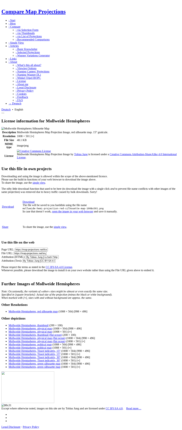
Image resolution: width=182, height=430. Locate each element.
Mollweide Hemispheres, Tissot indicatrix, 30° (34, 357)
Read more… (133, 408)
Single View (16, 42)
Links (13, 58)
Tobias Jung (81, 154)
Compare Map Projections (33, 11)
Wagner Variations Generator (33, 55)
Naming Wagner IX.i (28, 74)
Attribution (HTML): (13, 256)
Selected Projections (28, 52)
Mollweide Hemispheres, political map (30, 344)
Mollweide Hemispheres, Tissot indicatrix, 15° (34, 350)
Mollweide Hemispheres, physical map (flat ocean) (37, 338)
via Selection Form (27, 29)
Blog (12, 23)
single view (39, 182)
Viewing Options (26, 68)
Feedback (22, 97)
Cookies (21, 93)
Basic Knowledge (26, 49)
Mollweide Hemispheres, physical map (30, 328)
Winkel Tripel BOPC (28, 77)
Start (12, 20)
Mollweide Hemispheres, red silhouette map (33, 311)
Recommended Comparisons (33, 39)
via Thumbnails (25, 33)
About (13, 61)
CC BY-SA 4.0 (114, 408)
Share (5, 226)
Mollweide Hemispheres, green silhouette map (34, 363)
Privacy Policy (25, 90)
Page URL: (7, 249)
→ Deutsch (15, 103)
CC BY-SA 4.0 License (59, 267)
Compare (14, 26)
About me (22, 84)
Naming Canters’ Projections (32, 71)
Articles (14, 45)
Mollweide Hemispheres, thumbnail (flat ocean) (35, 334)
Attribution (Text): (11, 260)
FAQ (19, 100)
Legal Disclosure (26, 87)
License (21, 81)
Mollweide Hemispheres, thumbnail (29, 325)
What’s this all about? (28, 65)
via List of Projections (29, 36)
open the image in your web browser (72, 211)
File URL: (7, 253)
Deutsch (6, 109)
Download (8, 206)
